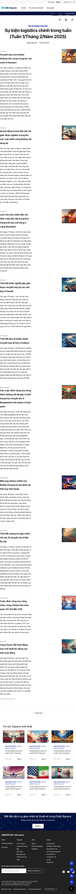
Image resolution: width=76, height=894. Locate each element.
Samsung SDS (51, 843)
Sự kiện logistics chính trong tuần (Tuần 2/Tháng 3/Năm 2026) (38, 788)
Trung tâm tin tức (51, 857)
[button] (9, 8)
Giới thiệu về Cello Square (54, 846)
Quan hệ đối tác (51, 854)
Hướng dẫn (35, 849)
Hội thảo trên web (22, 857)
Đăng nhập (51, 2)
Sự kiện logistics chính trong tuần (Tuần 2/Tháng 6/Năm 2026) (13, 752)
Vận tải (23, 8)
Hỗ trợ (64, 15)
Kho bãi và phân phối (36, 8)
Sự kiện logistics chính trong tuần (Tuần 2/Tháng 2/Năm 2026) (62, 788)
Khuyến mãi (50, 862)
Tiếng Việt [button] (66, 2)
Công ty (71, 15)
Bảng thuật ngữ (21, 854)
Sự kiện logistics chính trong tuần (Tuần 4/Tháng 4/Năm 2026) (38, 752)
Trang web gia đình (49, 888)
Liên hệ (34, 843)
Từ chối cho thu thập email (34, 889)
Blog (18, 849)
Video (18, 859)
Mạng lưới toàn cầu (52, 849)
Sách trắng (20, 851)
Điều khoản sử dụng (6, 889)
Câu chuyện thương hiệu (53, 851)
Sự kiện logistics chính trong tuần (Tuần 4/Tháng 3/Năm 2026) (13, 788)
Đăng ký (38, 826)
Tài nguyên (55, 15)
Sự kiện (49, 859)
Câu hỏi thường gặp (37, 846)
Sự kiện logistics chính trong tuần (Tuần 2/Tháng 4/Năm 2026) (62, 752)
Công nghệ (50, 8)
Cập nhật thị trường (22, 846)
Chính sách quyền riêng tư (19, 889)
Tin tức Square (21, 843)
